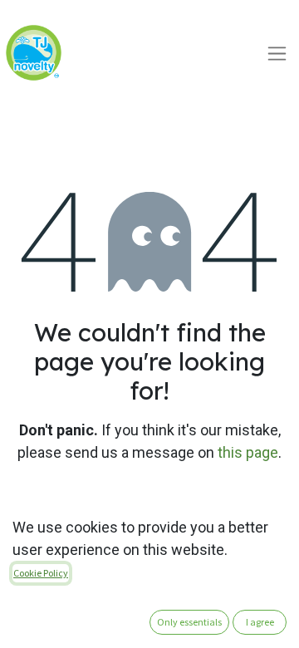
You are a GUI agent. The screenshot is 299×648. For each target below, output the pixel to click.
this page (248, 452)
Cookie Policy (40, 573)
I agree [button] (260, 622)
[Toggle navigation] (277, 52)
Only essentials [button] (189, 622)
